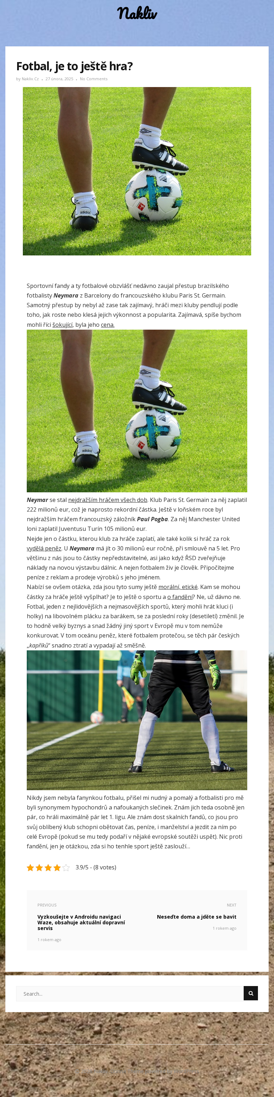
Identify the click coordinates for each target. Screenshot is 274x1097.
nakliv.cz (31, 78)
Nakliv (137, 13)
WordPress (186, 1071)
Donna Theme (127, 1071)
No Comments (93, 78)
